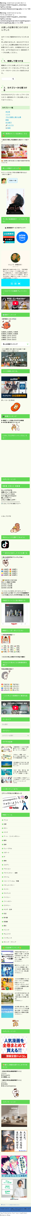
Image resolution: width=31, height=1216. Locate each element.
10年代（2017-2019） (9, 338)
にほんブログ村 (6, 516)
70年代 (15, 332)
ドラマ (8, 115)
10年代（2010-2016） (9, 336)
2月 (11, 646)
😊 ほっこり (14, 690)
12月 (17, 652)
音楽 (5, 844)
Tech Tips (15, 1213)
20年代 (5, 569)
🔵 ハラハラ (5, 688)
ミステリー (7, 905)
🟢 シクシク (14, 686)
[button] (15, 201)
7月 (4, 650)
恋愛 (5, 824)
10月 (4, 652)
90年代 (9, 334)
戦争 (5, 840)
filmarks (7, 1075)
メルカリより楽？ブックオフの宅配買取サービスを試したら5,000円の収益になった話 (15, 594)
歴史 (5, 926)
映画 (7, 120)
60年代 (9, 332)
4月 (4, 648)
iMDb (6, 1084)
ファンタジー (8, 901)
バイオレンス (8, 938)
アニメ (6, 820)
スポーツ (6, 852)
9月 (17, 650)
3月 (17, 646)
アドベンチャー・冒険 (10, 873)
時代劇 (6, 918)
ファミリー (7, 897)
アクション (7, 869)
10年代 (13, 569)
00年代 (15, 334)
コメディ (6, 865)
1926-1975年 (7, 584)
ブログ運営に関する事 (13, 117)
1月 (4, 646)
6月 (17, 648)
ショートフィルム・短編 (11, 881)
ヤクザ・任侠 (8, 909)
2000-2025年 (7, 588)
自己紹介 (9, 123)
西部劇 (6, 922)
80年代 (3, 334)
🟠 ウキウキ (14, 684)
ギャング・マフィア (10, 942)
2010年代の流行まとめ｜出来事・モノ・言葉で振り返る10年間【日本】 (22, 996)
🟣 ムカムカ (5, 690)
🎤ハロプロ (10, 125)
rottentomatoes (10, 1086)
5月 (11, 648)
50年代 (3, 332)
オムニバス (7, 934)
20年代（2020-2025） (9, 339)
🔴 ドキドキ (5, 684)
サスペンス (7, 893)
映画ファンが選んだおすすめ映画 (13, 420)
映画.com (7, 1077)
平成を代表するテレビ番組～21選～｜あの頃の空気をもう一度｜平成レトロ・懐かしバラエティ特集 (22, 955)
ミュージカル (8, 848)
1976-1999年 (7, 586)
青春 (5, 861)
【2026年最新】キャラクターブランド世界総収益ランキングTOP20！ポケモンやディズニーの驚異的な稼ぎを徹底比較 (22, 983)
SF (4, 857)
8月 (11, 650)
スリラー (6, 889)
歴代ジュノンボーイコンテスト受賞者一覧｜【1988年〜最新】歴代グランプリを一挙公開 (22, 968)
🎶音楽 (8, 128)
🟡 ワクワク (5, 686)
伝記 (5, 913)
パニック (6, 930)
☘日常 (8, 112)
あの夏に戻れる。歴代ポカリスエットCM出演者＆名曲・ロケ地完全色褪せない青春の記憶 (22, 1009)
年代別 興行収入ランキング (11, 422)
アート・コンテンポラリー (12, 836)
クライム (6, 877)
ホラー (6, 828)
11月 (11, 652)
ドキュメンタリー (9, 885)
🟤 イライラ (14, 688)
